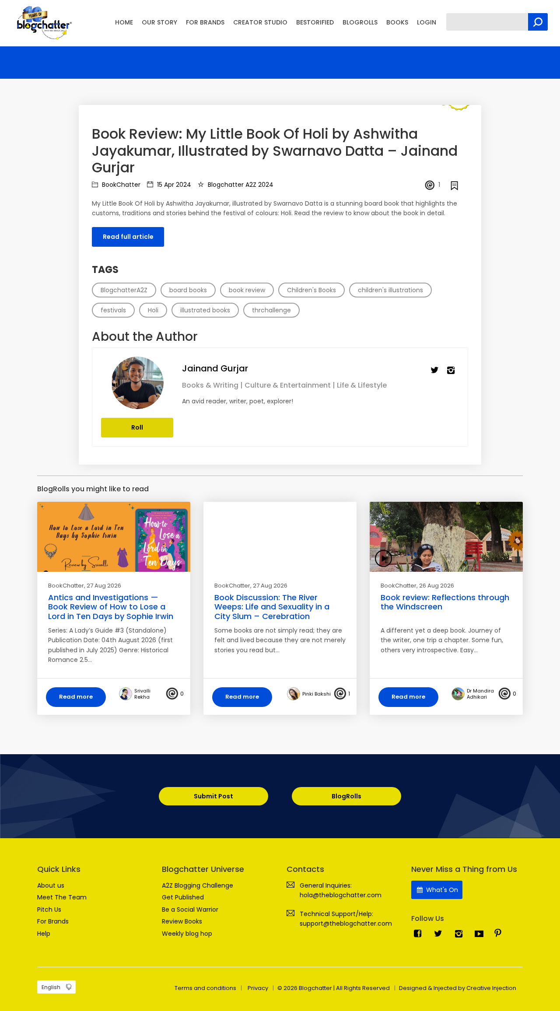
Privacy (258, 988)
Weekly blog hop (187, 933)
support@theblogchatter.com (346, 923)
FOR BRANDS (205, 22)
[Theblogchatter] (43, 22)
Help (43, 933)
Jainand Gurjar (215, 368)
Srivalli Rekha (142, 694)
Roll (137, 427)
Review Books (182, 921)
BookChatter (120, 184)
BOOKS (397, 22)
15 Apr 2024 (173, 184)
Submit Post (213, 796)
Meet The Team (62, 897)
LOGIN (426, 22)
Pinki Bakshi (316, 694)
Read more (76, 697)
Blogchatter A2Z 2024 (239, 184)
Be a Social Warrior (190, 909)
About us (50, 885)
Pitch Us (49, 909)
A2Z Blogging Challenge (197, 885)
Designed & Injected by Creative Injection (457, 988)
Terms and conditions (205, 988)
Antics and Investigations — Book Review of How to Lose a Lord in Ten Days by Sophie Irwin (110, 607)
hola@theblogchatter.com (341, 895)
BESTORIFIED (315, 22)
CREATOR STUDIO (260, 22)
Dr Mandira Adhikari (480, 694)
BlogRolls (346, 796)
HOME (124, 22)
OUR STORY (159, 22)
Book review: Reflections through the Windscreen (445, 602)
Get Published (183, 897)
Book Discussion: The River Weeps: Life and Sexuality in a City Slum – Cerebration (271, 607)
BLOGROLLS (360, 22)
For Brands (53, 921)
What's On (441, 889)
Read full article (128, 236)
